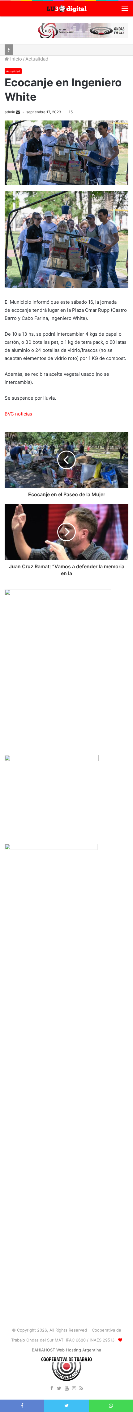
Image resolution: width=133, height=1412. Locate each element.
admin (10, 112)
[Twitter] (59, 1388)
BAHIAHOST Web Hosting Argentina (66, 1349)
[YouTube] (66, 1388)
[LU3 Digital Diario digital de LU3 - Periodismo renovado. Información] (66, 8)
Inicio (15, 59)
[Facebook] (51, 1388)
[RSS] (81, 1388)
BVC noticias (18, 414)
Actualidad (36, 59)
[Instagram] (74, 1388)
